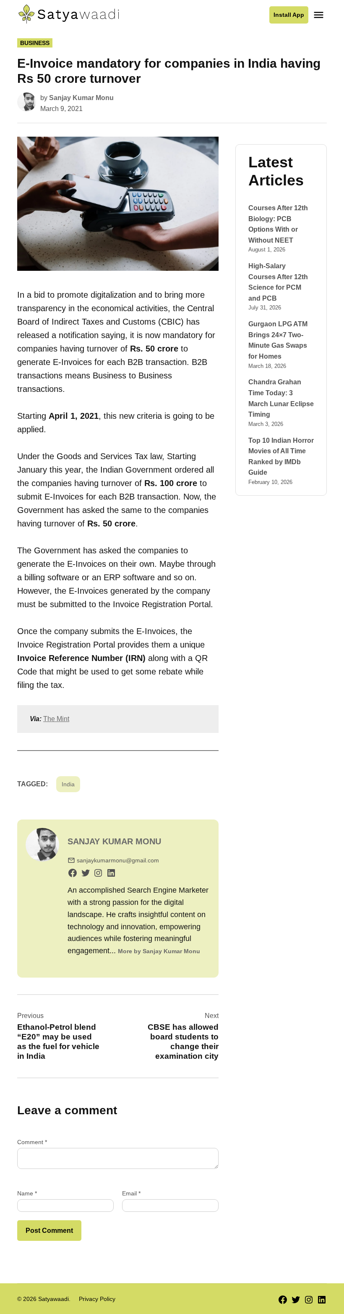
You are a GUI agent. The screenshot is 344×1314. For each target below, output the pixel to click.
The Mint (56, 718)
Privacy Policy (97, 1298)
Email (131, 1193)
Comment (32, 1142)
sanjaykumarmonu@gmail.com (118, 860)
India (68, 784)
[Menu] (320, 15)
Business (35, 43)
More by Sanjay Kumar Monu (159, 951)
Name (27, 1193)
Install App (289, 14)
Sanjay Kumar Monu (81, 97)
